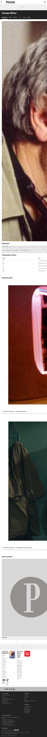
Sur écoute (26, 701)
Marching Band (41, 270)
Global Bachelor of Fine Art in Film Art (18, 732)
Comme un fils (4, 701)
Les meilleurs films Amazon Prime (8, 724)
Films (24, 17)
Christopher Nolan (27, 706)
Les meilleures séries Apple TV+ (8, 722)
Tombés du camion (5, 698)
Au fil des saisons (5, 700)
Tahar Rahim (26, 712)
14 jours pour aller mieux (6, 703)
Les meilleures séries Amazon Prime (9, 721)
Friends (25, 695)
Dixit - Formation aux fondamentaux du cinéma (9, 733)
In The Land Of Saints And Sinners (8, 699)
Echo (25, 699)
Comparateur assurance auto (6, 732)
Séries (28, 17)
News (10, 17)
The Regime (26, 696)
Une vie (3, 696)
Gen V (25, 698)
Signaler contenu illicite (12, 735)
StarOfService (27, 732)
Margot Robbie (27, 711)
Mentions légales (4, 735)
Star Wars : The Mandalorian (29, 700)
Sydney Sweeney (27, 710)
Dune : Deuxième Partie (6, 695)
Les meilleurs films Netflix (7, 723)
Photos (15, 17)
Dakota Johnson (27, 708)
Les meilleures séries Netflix (7, 719)
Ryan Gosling (26, 707)
